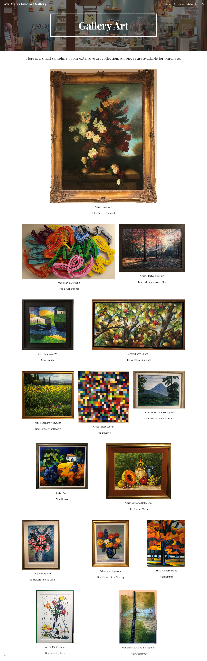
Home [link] (167, 4)
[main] (103, 25)
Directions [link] (179, 4)
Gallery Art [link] (193, 4)
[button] (203, 4)
